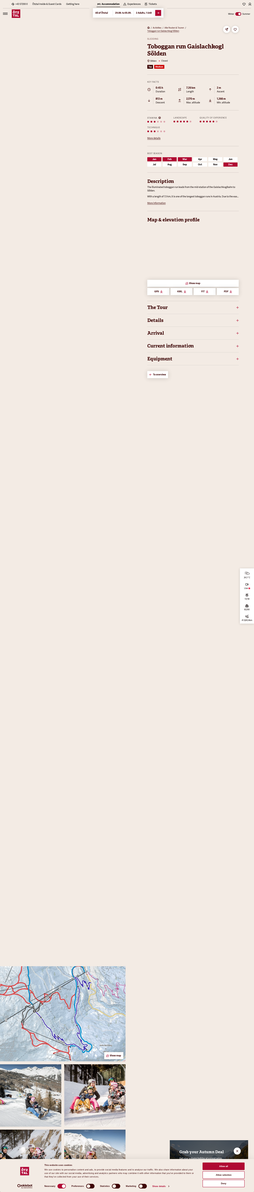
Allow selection (224, 1175)
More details (154, 138)
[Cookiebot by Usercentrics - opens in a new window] (25, 1186)
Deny (223, 1183)
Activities (157, 27)
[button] (193, 307)
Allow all (223, 1166)
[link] (150, 4)
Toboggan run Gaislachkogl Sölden (163, 31)
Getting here (72, 4)
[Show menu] (5, 13)
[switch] (90, 1186)
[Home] (148, 28)
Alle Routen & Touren (174, 27)
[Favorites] (244, 4)
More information (156, 203)
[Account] (250, 4)
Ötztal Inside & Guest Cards (46, 4)
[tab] (108, 4)
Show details (159, 1186)
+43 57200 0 (21, 4)
